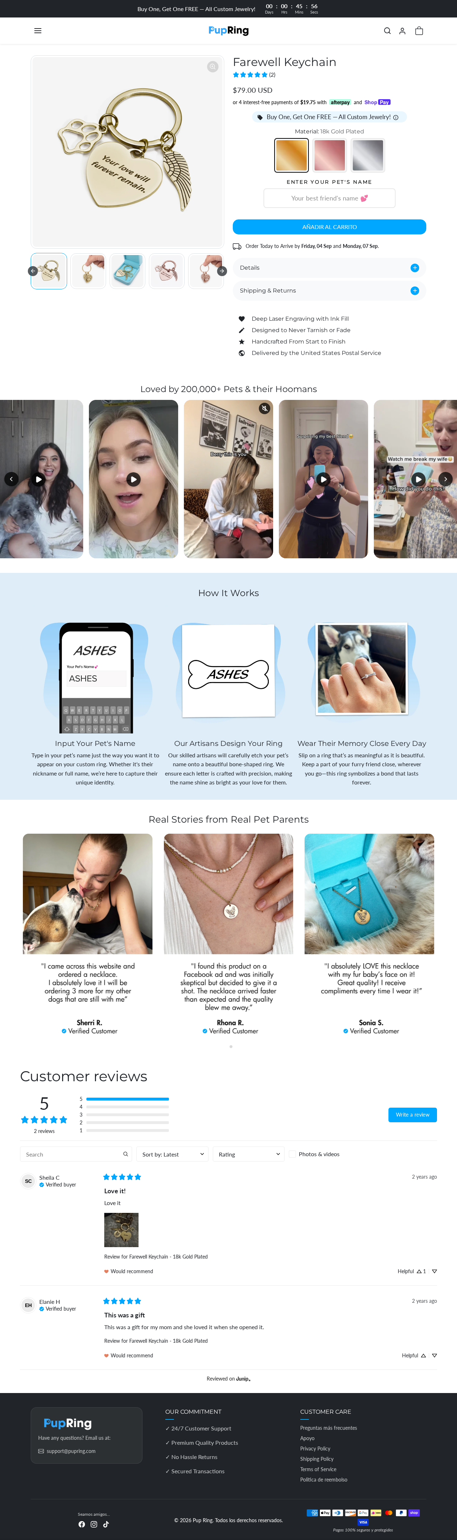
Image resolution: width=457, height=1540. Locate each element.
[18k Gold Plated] (291, 155)
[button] (45, 30)
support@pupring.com (71, 1451)
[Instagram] (94, 1523)
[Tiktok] (106, 1523)
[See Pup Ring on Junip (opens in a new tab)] (243, 1379)
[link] (253, 74)
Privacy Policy (315, 1448)
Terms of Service (318, 1469)
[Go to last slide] (33, 271)
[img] (57, 1184)
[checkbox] (325, 1154)
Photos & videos (319, 1153)
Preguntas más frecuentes (328, 1428)
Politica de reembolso (323, 1480)
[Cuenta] (402, 31)
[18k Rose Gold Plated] (329, 155)
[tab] (226, 1047)
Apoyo (307, 1438)
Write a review (413, 1115)
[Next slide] (222, 271)
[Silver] (368, 155)
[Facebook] (82, 1523)
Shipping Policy (316, 1459)
